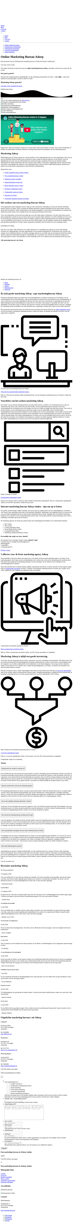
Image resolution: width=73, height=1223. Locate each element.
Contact (3, 31)
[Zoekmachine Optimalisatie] (36, 492)
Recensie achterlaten (7, 1182)
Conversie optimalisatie (12, 50)
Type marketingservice (11, 1082)
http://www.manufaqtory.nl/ (9, 1050)
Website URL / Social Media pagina (16, 1098)
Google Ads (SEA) (16, 1084)
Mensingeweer (9, 288)
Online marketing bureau (12, 45)
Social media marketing (18, 1089)
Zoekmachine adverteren (12, 48)
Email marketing (9, 52)
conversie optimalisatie (64, 670)
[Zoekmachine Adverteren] (36, 644)
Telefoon (8, 1134)
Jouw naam (8, 1121)
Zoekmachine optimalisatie (13, 47)
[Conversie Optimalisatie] (36, 748)
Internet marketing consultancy (20, 1093)
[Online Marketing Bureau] (36, 387)
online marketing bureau (63, 309)
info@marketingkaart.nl (8, 1210)
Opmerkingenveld (10, 1104)
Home (2, 25)
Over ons (3, 29)
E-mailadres (8, 1141)
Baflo (6, 282)
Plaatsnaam (8, 1125)
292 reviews (25, 100)
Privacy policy (5, 1179)
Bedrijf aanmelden (6, 1177)
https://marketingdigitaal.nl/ (9, 1066)
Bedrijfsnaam (9, 1130)
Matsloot (7, 284)
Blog (2, 27)
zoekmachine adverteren (13, 568)
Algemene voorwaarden (8, 1180)
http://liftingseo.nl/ (6, 1034)
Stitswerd (7, 289)
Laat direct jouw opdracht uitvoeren (11, 86)
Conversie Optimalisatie (18, 1091)
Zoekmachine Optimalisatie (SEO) (21, 1086)
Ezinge (7, 286)
